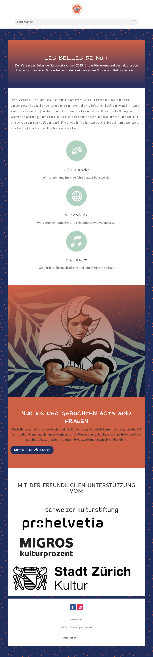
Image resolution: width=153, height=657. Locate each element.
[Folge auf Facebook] (73, 607)
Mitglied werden (32, 450)
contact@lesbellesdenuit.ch (76, 623)
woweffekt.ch (83, 637)
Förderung (76, 170)
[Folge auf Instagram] (80, 607)
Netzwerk (76, 215)
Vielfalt (76, 260)
